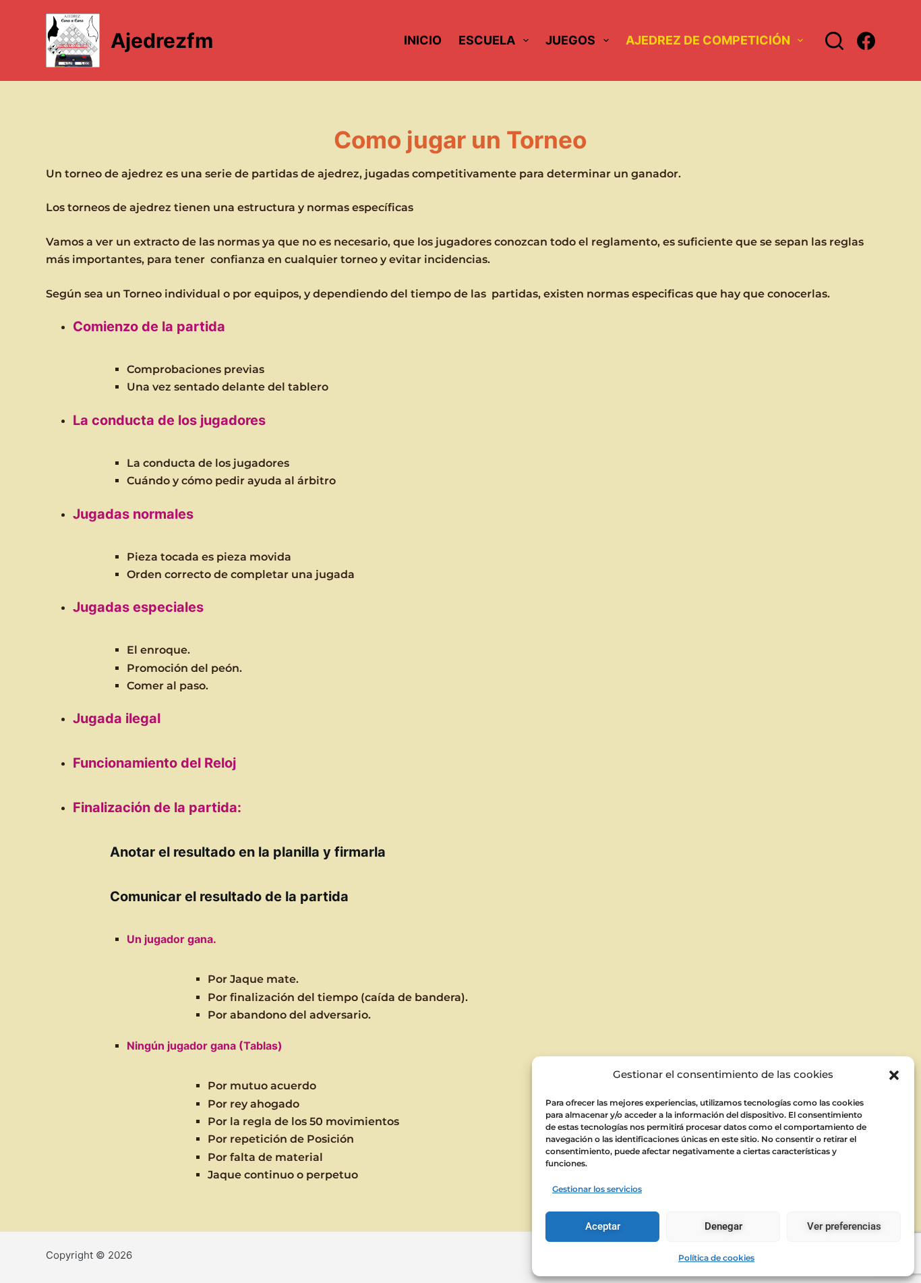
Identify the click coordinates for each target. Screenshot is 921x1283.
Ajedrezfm (162, 40)
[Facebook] (866, 41)
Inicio (423, 40)
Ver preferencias (844, 1226)
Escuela (486, 40)
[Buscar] (834, 41)
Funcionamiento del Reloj (154, 763)
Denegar (723, 1226)
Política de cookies (716, 1258)
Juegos (570, 40)
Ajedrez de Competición (708, 40)
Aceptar (602, 1226)
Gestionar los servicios (597, 1189)
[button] (894, 1075)
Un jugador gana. (171, 939)
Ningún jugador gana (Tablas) (205, 1045)
